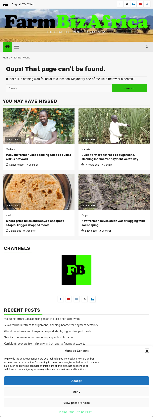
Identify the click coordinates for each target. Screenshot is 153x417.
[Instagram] (76, 299)
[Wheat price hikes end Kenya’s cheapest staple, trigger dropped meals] (39, 192)
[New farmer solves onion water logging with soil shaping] (114, 192)
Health (9, 215)
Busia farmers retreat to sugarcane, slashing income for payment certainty (51, 325)
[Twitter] (84, 299)
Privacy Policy (67, 411)
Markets (10, 149)
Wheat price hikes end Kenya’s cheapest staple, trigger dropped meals (47, 331)
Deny (76, 392)
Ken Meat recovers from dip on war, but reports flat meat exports (44, 343)
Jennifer (33, 164)
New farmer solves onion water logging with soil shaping (39, 337)
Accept (76, 381)
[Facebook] (61, 299)
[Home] (7, 47)
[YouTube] (69, 299)
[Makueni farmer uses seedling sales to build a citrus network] (39, 126)
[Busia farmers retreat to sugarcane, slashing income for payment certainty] (114, 126)
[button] (147, 351)
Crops (84, 215)
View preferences (76, 403)
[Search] (147, 47)
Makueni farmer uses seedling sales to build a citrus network (42, 318)
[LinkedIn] (92, 299)
